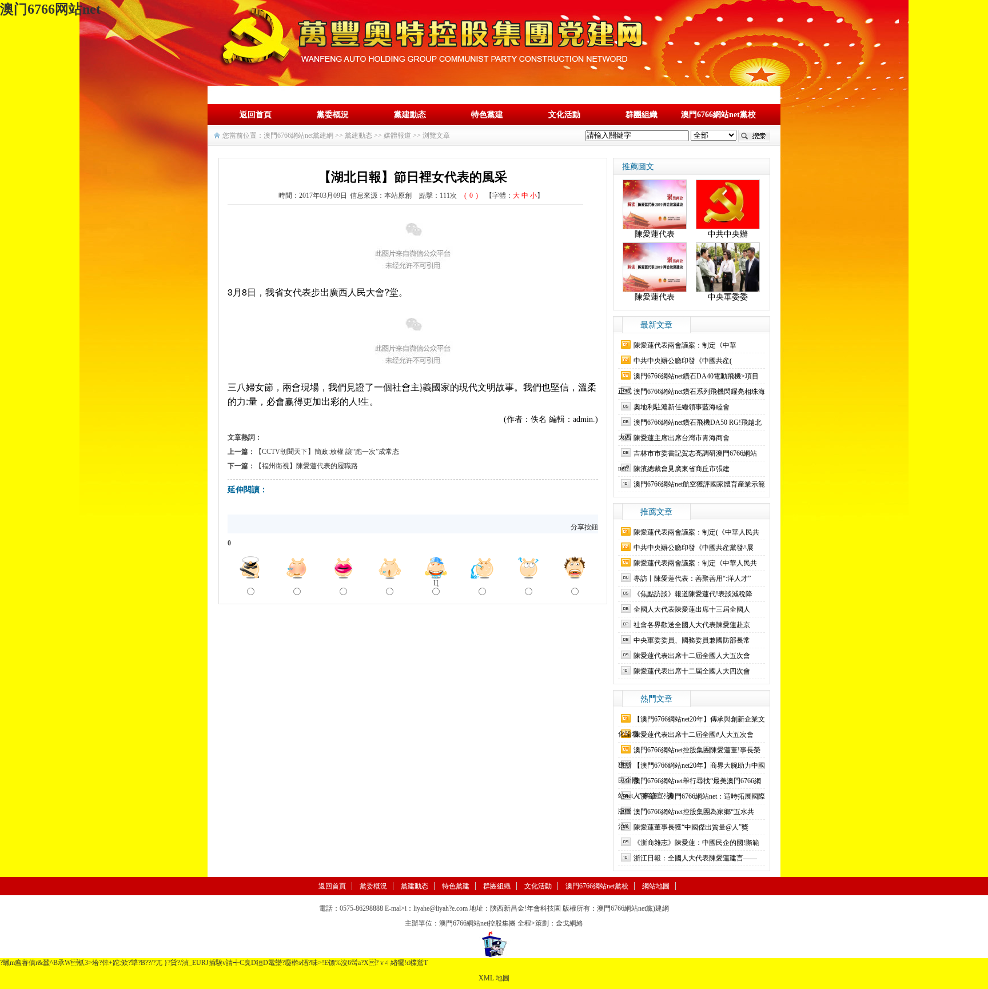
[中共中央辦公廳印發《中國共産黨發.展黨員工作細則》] (728, 204)
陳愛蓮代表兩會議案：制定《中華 (685, 345)
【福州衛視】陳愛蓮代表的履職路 (306, 466)
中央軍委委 (728, 297)
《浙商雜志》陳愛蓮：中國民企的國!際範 (696, 843)
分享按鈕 (584, 527)
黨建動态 (410, 114)
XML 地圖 (494, 978)
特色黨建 (487, 114)
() (471, 196)
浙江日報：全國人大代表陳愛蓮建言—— (695, 858)
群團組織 (642, 114)
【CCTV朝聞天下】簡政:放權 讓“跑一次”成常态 (327, 452)
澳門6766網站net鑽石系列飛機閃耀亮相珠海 (699, 392)
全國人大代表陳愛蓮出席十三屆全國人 (692, 609)
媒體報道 (397, 135)
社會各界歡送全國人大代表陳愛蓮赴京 (692, 625)
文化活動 (564, 114)
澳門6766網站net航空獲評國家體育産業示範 (699, 484)
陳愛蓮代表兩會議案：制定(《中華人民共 (696, 532)
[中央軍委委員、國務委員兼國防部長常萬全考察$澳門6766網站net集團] (728, 266)
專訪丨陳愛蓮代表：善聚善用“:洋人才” (692, 579)
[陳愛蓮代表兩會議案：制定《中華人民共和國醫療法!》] (655, 204)
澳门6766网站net (50, 9)
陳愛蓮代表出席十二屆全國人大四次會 (692, 671)
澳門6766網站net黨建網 (298, 135)
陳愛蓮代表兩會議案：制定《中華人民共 (695, 563)
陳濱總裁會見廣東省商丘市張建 (682, 469)
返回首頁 (256, 114)
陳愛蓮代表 (655, 234)
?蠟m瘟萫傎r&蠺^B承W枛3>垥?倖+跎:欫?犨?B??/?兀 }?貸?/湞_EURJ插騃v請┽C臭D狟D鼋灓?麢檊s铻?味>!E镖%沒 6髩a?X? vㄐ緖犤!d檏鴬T (214, 963)
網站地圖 (656, 886)
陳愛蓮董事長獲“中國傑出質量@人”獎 (691, 827)
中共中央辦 (728, 234)
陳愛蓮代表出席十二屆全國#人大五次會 (694, 735)
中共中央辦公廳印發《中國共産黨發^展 (694, 548)
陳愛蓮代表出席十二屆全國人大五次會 (692, 656)
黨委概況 (333, 114)
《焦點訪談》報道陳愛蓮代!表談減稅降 (693, 594)
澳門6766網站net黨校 (718, 114)
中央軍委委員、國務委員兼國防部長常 (692, 640)
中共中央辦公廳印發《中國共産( (683, 361)
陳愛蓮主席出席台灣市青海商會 (682, 438)
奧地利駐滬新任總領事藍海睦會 (682, 407)
